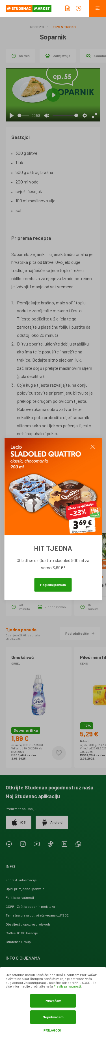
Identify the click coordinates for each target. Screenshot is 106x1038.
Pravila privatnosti (67, 986)
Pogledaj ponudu (53, 584)
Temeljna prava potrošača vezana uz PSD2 (37, 915)
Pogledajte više (76, 633)
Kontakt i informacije (21, 880)
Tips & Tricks (64, 27)
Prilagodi (52, 1030)
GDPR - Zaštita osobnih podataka (30, 906)
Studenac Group (18, 942)
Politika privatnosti (20, 897)
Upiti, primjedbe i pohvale (25, 889)
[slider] (23, 115)
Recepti (37, 27)
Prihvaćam (53, 1000)
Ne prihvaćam (53, 1017)
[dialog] (53, 1002)
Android (56, 822)
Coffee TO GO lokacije (22, 933)
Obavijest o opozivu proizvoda (28, 924)
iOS (23, 822)
